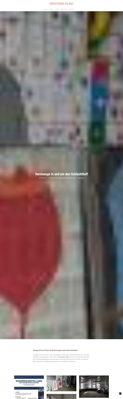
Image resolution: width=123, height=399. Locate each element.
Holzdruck (59, 177)
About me (64, 9)
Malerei (64, 177)
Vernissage (69, 177)
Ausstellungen (53, 177)
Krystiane (81, 177)
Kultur (57, 9)
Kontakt (71, 9)
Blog (45, 9)
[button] (76, 9)
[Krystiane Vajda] (61, 3)
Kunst (51, 9)
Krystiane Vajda (64, 357)
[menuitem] (46, 9)
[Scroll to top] (120, 393)
